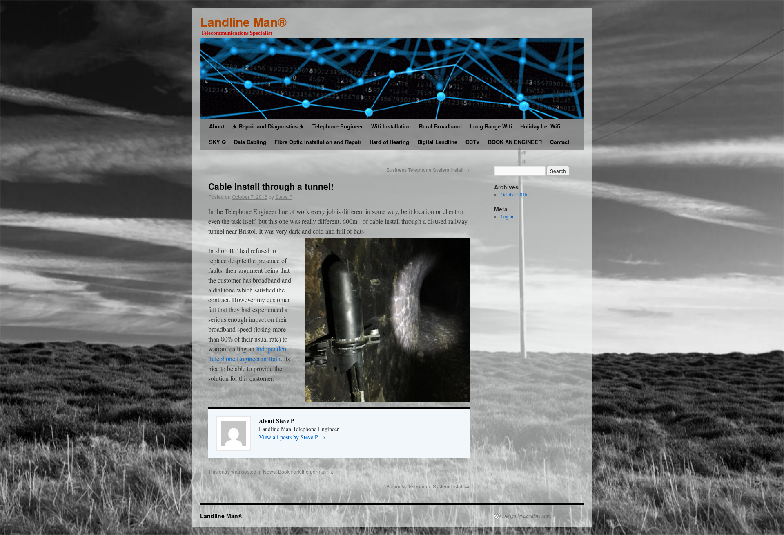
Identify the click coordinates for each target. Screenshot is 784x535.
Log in (507, 216)
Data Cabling (250, 142)
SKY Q (217, 142)
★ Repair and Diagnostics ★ (268, 126)
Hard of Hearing (389, 142)
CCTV (473, 142)
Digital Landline (437, 142)
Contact (559, 142)
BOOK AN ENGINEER (515, 142)
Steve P (283, 196)
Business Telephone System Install (428, 169)
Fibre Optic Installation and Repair (317, 142)
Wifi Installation (391, 126)
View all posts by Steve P (292, 437)
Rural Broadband (440, 126)
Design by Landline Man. (527, 516)
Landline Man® (243, 21)
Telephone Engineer (337, 126)
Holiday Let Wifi (540, 126)
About (216, 126)
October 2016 (514, 194)
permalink (321, 471)
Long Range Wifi (491, 126)
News (269, 471)
